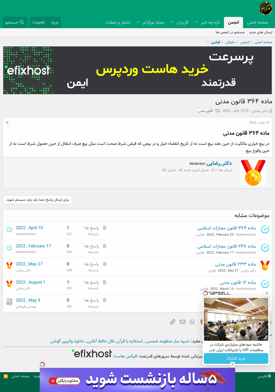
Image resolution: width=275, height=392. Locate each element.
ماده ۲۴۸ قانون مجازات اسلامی (226, 246)
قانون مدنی (205, 110)
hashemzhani (246, 234)
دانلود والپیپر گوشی (67, 341)
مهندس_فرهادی (26, 306)
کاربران (183, 22)
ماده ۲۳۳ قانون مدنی (235, 264)
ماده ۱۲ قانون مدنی (238, 282)
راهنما (38, 376)
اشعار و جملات (118, 22)
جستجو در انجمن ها (230, 32)
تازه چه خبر (210, 22)
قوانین (200, 234)
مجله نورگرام (153, 22)
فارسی (263, 376)
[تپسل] (42, 364)
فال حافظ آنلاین (100, 341)
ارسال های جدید (260, 32)
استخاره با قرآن (129, 341)
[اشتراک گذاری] (7, 122)
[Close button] (266, 293)
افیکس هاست (125, 356)
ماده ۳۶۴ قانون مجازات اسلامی (226, 228)
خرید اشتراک (236, 358)
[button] (196, 22)
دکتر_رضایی (260, 111)
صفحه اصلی (257, 22)
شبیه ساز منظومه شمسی (167, 341)
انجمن (233, 22)
